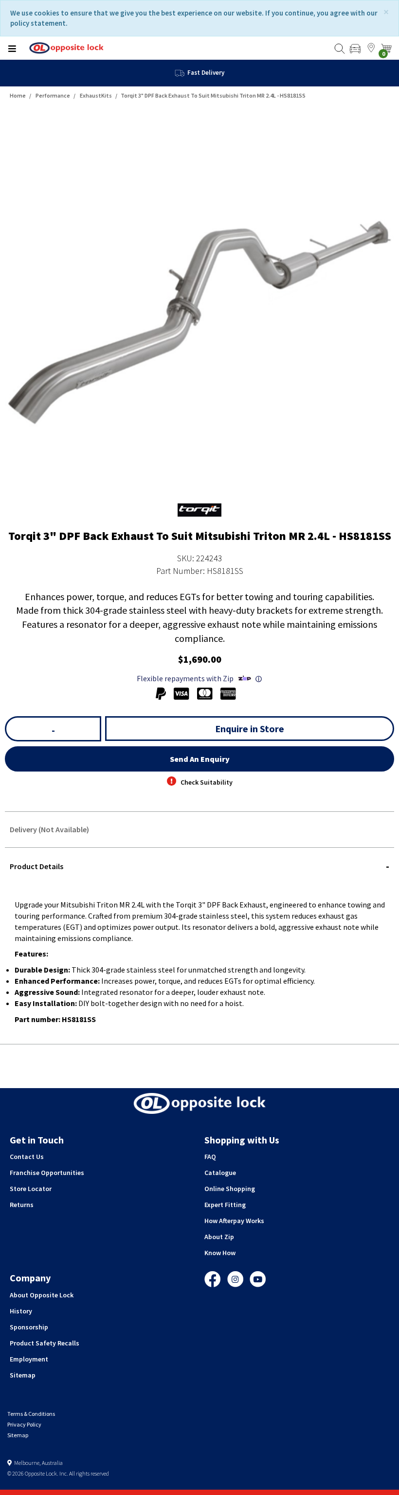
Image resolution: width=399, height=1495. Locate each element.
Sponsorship (29, 1327)
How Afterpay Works (234, 1220)
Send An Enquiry (200, 759)
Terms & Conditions (31, 1413)
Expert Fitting (225, 1204)
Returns (22, 1204)
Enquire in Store (249, 728)
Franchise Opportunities (47, 1172)
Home (18, 95)
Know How (220, 1252)
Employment (29, 1359)
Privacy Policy (24, 1424)
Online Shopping (229, 1188)
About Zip (219, 1236)
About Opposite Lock (41, 1295)
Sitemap (23, 1375)
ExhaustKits (96, 95)
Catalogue (220, 1172)
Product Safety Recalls (44, 1343)
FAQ (210, 1156)
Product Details (36, 866)
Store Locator (31, 1188)
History (21, 1311)
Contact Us (27, 1156)
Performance (53, 95)
